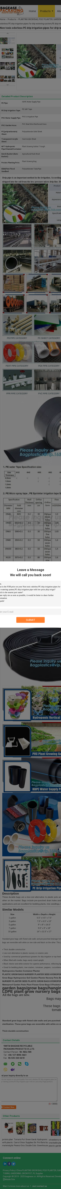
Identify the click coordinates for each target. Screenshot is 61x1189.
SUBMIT (30, 619)
